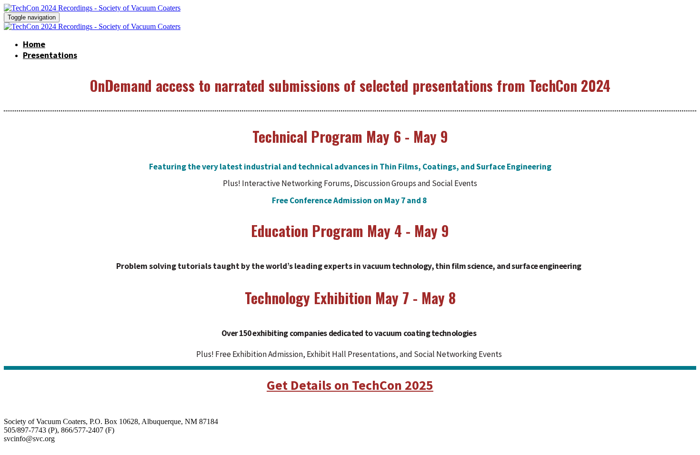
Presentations (50, 54)
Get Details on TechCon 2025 (350, 385)
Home (34, 44)
